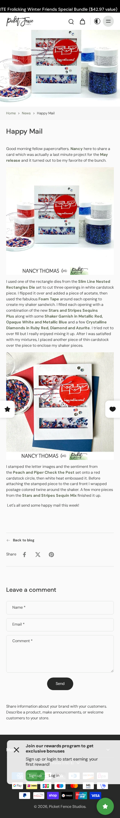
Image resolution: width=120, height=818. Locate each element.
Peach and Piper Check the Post (43, 472)
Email (18, 624)
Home (11, 113)
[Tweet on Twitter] (38, 554)
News (26, 113)
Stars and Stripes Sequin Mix (49, 495)
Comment (22, 641)
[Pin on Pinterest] (51, 554)
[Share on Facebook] (24, 554)
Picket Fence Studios (67, 806)
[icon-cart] (82, 21)
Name (19, 607)
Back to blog (23, 540)
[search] (71, 21)
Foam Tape (48, 298)
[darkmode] (95, 21)
